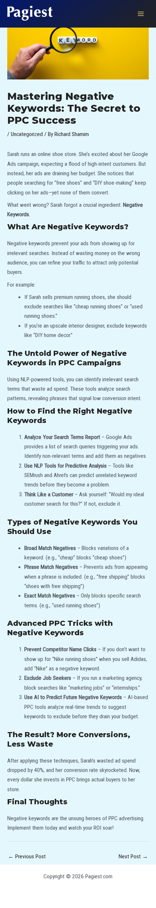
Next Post (133, 856)
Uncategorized (27, 134)
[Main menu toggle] (141, 13)
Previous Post (27, 856)
